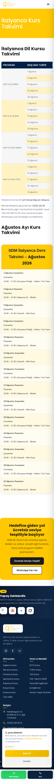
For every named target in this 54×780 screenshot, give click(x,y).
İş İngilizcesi (35, 687)
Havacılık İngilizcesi (38, 683)
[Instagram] (6, 651)
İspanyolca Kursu (11, 679)
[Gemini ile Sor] (21, 610)
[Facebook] (13, 651)
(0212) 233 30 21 (14, 723)
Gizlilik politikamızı (33, 738)
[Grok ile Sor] (30, 610)
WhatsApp (14, 776)
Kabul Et (27, 753)
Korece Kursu (9, 692)
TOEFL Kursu (35, 669)
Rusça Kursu (9, 687)
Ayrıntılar (9, 746)
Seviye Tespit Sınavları (40, 692)
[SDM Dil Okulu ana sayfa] (10, 4)
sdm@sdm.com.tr (15, 727)
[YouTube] (19, 651)
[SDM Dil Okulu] (13, 628)
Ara (40, 776)
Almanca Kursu (10, 669)
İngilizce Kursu (9, 665)
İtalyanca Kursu (10, 683)
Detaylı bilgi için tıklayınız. (38, 200)
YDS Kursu (34, 674)
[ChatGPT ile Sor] (3, 610)
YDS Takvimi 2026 (38, 679)
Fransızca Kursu (10, 674)
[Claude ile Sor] (12, 610)
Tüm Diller (8, 697)
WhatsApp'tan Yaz (27, 570)
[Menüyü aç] (48, 4)
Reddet (27, 761)
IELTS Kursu (35, 665)
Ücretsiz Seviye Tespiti (27, 561)
